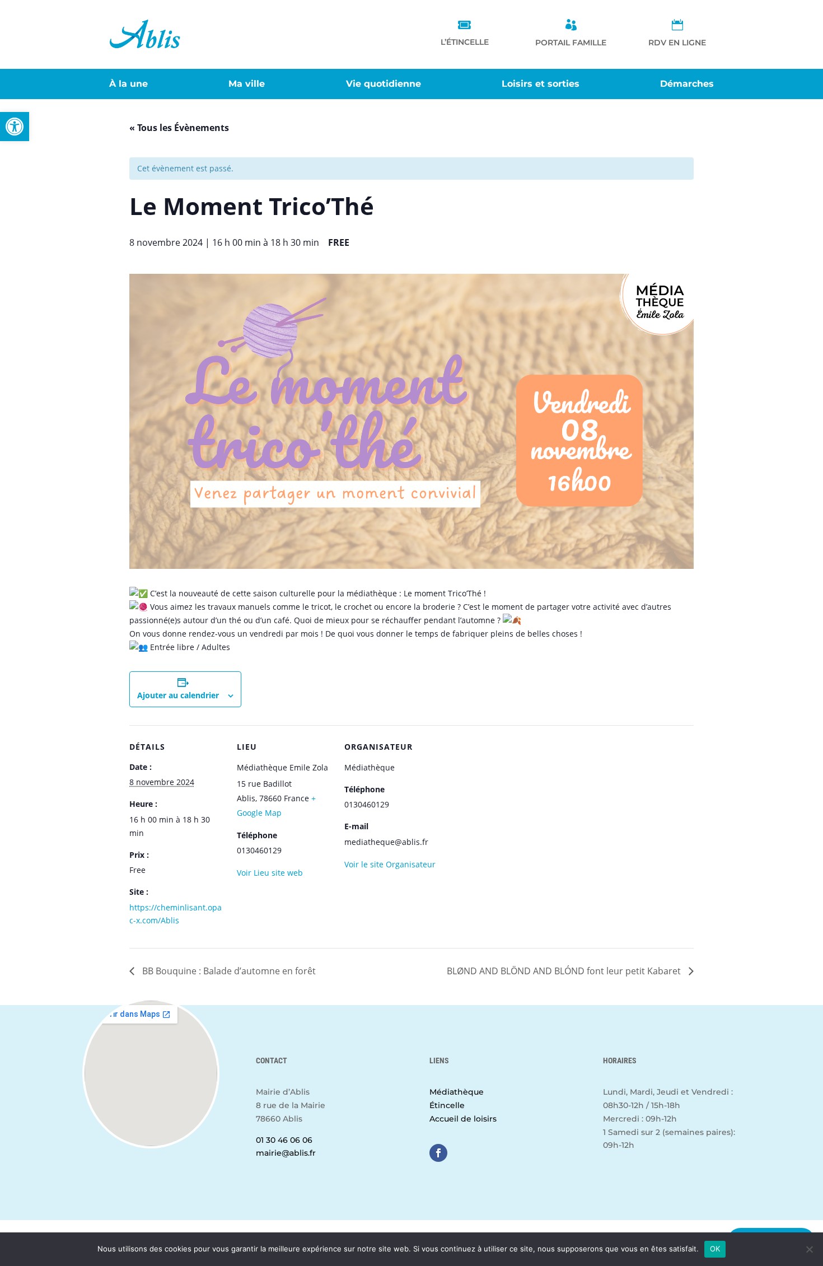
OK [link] (715, 1248)
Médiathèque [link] (456, 1092)
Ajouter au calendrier (178, 695)
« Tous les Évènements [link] (179, 128)
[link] (14, 126)
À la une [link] (128, 84)
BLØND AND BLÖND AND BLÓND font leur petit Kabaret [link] (565, 971)
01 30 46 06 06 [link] (284, 1140)
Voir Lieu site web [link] (270, 872)
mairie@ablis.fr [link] (286, 1153)
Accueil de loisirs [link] (463, 1119)
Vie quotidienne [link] (383, 84)
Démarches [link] (687, 84)
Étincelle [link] (447, 1105)
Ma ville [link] (246, 84)
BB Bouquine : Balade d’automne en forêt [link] (228, 971)
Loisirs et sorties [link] (540, 84)
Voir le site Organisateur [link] (390, 864)
